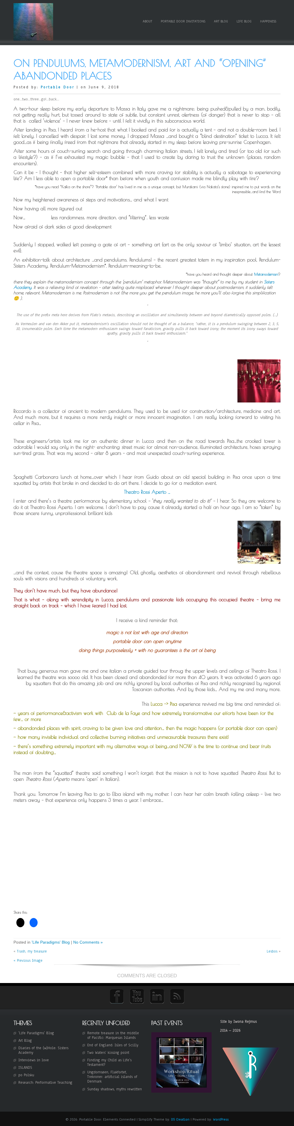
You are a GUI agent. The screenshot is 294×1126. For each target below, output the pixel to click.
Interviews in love (33, 1060)
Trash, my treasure (32, 951)
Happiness (268, 21)
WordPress (221, 1119)
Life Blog (244, 21)
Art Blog (221, 21)
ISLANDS (25, 1067)
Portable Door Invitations (183, 21)
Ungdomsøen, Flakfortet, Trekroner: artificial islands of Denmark (112, 1077)
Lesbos (272, 951)
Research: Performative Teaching (45, 1082)
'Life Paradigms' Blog (51, 942)
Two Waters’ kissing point (108, 1052)
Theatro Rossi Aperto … (147, 492)
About (147, 21)
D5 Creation (180, 1119)
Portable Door (57, 87)
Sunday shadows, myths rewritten (114, 1089)
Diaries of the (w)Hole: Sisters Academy (43, 1050)
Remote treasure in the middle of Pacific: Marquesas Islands (113, 1035)
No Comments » (88, 942)
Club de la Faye (123, 713)
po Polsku (26, 1075)
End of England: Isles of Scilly (112, 1045)
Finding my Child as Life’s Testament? (109, 1062)
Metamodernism (266, 274)
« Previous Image (27, 960)
